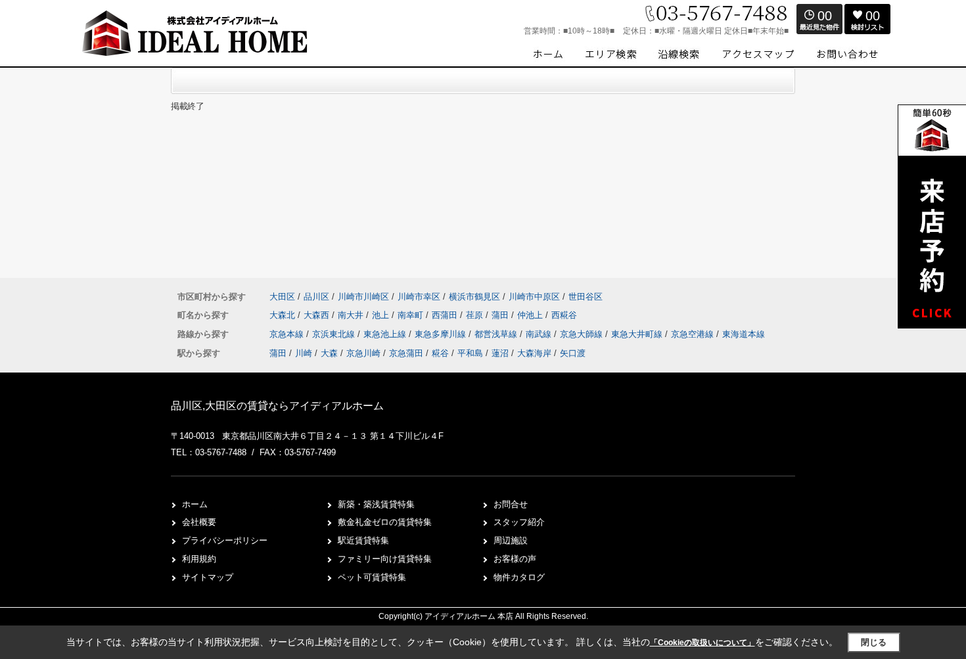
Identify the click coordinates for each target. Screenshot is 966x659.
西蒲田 (446, 315)
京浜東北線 (334, 334)
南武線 (540, 334)
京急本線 (287, 334)
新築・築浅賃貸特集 (376, 504)
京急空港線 (693, 334)
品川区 (316, 297)
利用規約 (199, 559)
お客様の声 (515, 559)
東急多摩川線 (442, 334)
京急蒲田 (406, 353)
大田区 (282, 297)
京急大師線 (582, 334)
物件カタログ (519, 577)
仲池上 (531, 315)
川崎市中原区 (534, 297)
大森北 (283, 315)
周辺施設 (511, 540)
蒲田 (501, 315)
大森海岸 (534, 353)
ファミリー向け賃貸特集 (385, 559)
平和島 (470, 353)
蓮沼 (500, 353)
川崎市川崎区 (363, 297)
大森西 (318, 315)
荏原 (476, 315)
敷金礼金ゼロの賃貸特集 (385, 522)
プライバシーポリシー (224, 540)
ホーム (195, 504)
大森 (329, 353)
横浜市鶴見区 (474, 297)
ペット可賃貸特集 (372, 577)
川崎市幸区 (419, 297)
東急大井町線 (638, 334)
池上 (382, 315)
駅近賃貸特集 (363, 540)
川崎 (303, 353)
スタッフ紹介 (519, 522)
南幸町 (412, 315)
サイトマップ (207, 577)
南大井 (352, 315)
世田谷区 (585, 297)
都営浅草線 (497, 334)
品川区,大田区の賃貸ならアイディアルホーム (277, 405)
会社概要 (199, 522)
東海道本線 (743, 334)
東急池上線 (386, 334)
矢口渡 (573, 353)
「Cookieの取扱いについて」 (702, 642)
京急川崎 (363, 353)
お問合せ (511, 504)
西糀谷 (564, 315)
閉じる (873, 642)
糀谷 (440, 353)
